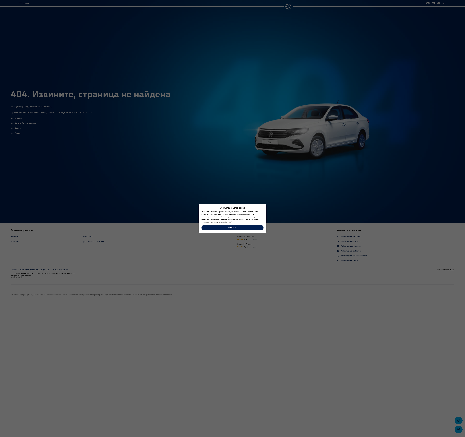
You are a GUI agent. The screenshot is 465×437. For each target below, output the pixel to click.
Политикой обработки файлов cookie (235, 219)
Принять (232, 228)
